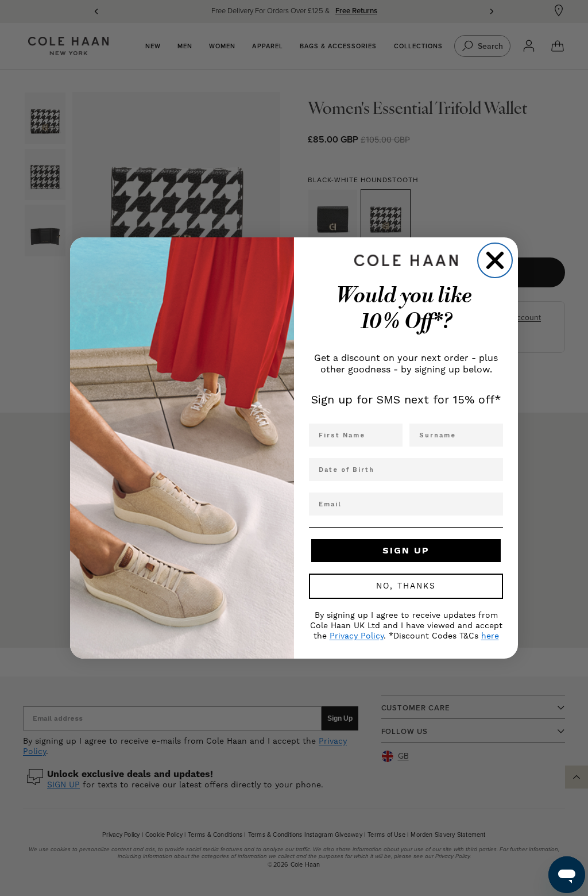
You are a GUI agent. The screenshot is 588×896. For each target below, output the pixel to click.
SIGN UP (406, 550)
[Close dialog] (495, 260)
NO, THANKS (406, 586)
